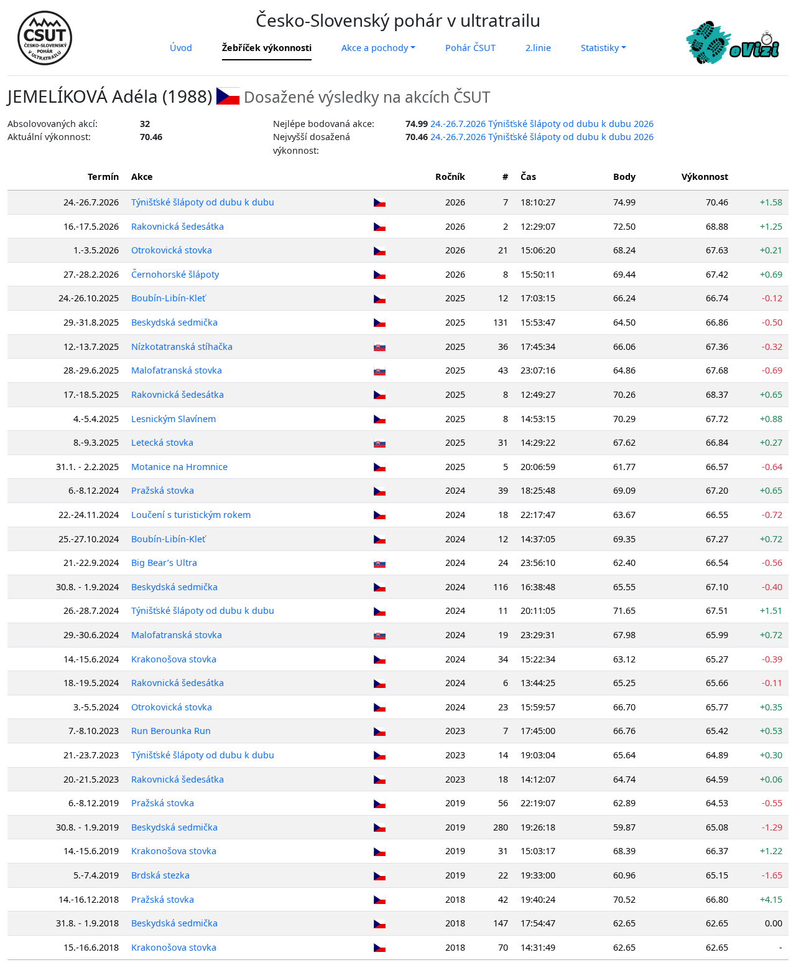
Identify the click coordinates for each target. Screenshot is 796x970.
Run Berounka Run (171, 731)
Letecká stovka (162, 442)
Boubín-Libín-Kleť (168, 298)
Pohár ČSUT (470, 48)
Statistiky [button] (600, 48)
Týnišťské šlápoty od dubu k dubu (202, 202)
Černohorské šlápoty (175, 274)
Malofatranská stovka (176, 370)
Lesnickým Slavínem (173, 419)
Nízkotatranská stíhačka (182, 346)
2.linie (538, 48)
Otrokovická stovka (171, 250)
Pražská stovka (162, 490)
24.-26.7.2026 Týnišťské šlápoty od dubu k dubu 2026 (542, 123)
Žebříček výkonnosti (267, 48)
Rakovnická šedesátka (177, 226)
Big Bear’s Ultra (164, 562)
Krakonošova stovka (173, 659)
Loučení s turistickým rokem (191, 514)
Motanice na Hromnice (179, 467)
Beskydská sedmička (174, 322)
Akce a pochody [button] (374, 48)
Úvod (181, 48)
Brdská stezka (160, 875)
